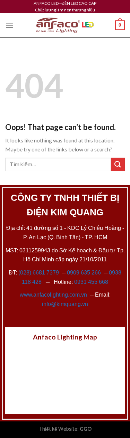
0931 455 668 (91, 282)
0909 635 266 (84, 273)
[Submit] (118, 164)
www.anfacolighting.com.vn (53, 295)
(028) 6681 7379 (39, 273)
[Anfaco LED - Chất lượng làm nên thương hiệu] (65, 25)
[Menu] (9, 25)
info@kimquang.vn (65, 304)
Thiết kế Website (58, 429)
